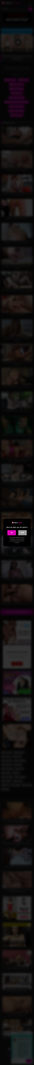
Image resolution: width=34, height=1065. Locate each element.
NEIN (22, 532)
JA (12, 532)
